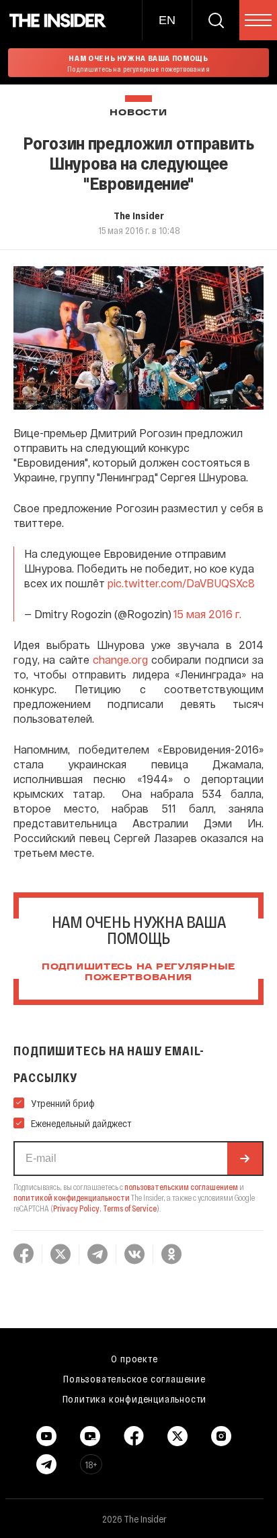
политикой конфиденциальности (71, 1197)
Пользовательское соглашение (134, 1378)
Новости (138, 113)
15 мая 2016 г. (207, 613)
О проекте (134, 1358)
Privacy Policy (76, 1208)
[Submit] (244, 1158)
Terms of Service (130, 1208)
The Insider (139, 215)
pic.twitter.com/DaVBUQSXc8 (181, 583)
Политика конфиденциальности (135, 1399)
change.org (120, 659)
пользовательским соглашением (181, 1186)
